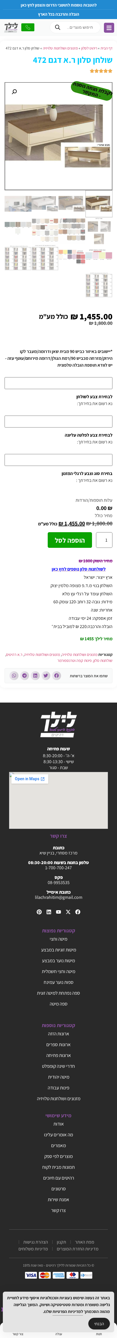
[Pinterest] (39, 911)
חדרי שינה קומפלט (58, 1066)
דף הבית (106, 48)
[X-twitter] (68, 911)
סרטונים (58, 1189)
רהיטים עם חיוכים (58, 1178)
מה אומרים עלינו (58, 1134)
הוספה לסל (70, 540)
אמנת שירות (58, 1199)
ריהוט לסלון (89, 48)
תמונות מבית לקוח (58, 1167)
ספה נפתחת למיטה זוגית (58, 993)
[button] (14, 92)
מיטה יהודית (58, 1077)
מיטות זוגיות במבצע (58, 950)
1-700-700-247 (58, 868)
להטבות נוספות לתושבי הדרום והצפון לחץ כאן (59, 5)
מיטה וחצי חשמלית (58, 971)
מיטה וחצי (58, 939)
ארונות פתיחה (58, 1055)
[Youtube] (58, 911)
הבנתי (99, 1323)
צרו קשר (58, 1210)
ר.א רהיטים (14, 654)
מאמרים (58, 1145)
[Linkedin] (48, 911)
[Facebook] (77, 911)
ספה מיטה (59, 1004)
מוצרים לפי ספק (58, 1156)
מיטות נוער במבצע (58, 960)
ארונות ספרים (58, 1044)
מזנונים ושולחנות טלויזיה (60, 48)
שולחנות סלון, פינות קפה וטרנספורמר (84, 660)
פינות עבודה (58, 1088)
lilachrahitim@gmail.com (58, 897)
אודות (58, 1124)
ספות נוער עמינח (59, 982)
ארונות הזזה (58, 1034)
